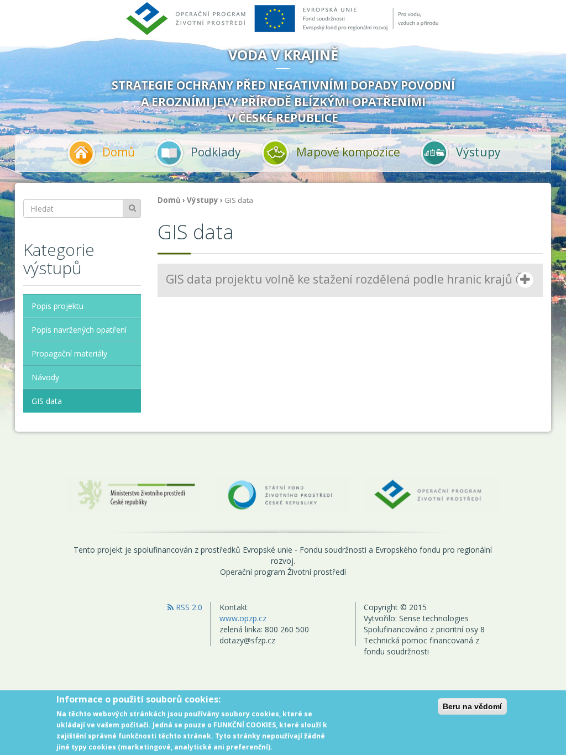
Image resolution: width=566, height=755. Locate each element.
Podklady (216, 151)
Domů (118, 151)
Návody (45, 377)
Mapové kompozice (348, 151)
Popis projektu (57, 306)
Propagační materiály (69, 353)
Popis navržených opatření (79, 329)
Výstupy (478, 151)
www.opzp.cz (242, 618)
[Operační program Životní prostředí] (433, 493)
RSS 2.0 (188, 607)
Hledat (132, 208)
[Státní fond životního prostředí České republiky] (282, 494)
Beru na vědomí (472, 706)
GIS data (47, 401)
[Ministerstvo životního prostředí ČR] (133, 494)
